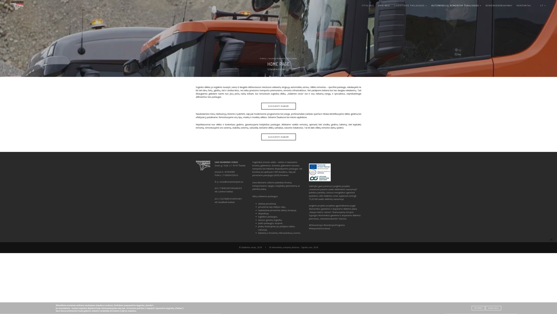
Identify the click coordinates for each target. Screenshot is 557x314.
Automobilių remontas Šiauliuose (455, 5)
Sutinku (478, 308)
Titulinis (368, 5)
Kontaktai (524, 5)
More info (493, 308)
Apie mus (384, 5)
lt (542, 5)
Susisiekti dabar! (278, 106)
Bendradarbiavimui (499, 5)
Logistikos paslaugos (409, 5)
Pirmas (263, 59)
